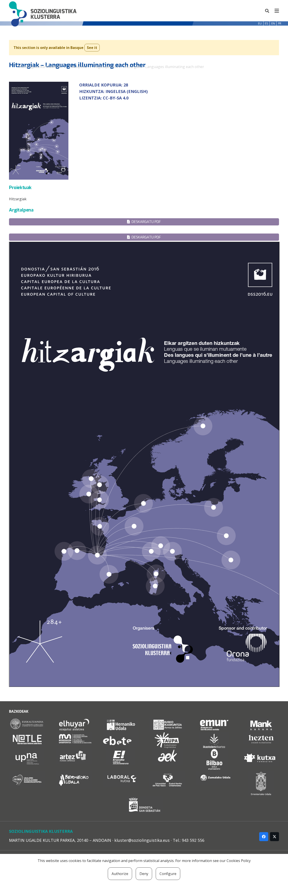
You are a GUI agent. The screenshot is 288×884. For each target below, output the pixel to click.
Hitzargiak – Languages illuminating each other (164, 66)
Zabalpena (78, 66)
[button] (267, 11)
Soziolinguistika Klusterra (39, 66)
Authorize (120, 873)
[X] (274, 836)
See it (92, 47)
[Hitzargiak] (144, 199)
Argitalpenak (105, 66)
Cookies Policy (239, 860)
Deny (144, 873)
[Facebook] (263, 836)
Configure (168, 873)
